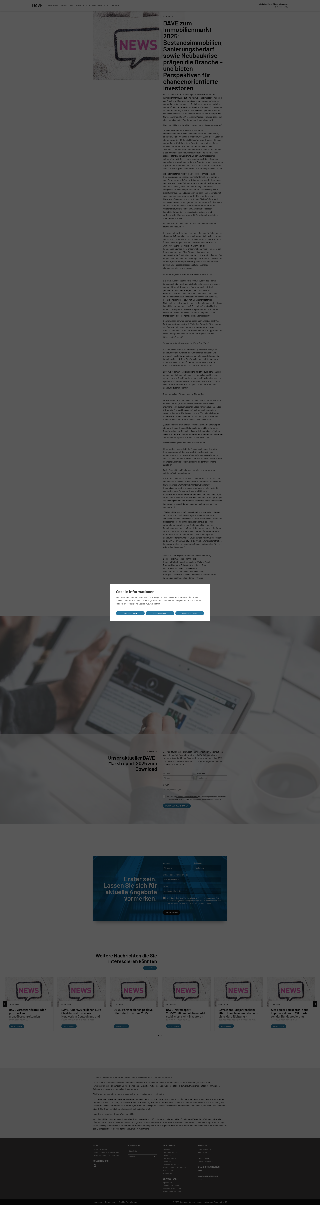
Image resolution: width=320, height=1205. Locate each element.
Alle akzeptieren (189, 613)
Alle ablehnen (160, 613)
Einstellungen (130, 613)
